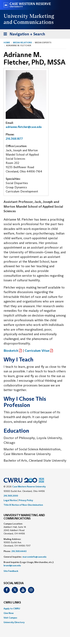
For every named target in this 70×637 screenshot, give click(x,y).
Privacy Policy (26, 500)
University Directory (14, 622)
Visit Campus (10, 617)
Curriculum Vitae (37, 351)
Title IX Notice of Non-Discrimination (23, 504)
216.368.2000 (11, 495)
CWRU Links (12, 602)
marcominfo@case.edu (34, 556)
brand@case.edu (12, 565)
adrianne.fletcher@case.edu (24, 127)
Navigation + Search (23, 35)
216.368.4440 (19, 551)
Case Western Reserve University (29, 486)
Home (7, 42)
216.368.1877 (14, 139)
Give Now (9, 613)
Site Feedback (11, 571)
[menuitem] (35, 608)
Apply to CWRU (12, 608)
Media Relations (22, 42)
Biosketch (11, 351)
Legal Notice (10, 500)
